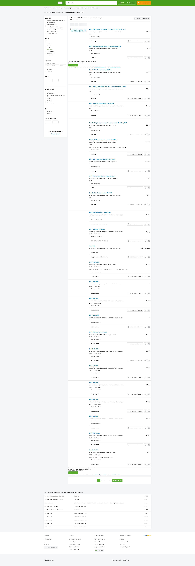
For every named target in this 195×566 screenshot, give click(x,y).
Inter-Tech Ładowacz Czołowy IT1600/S (100, 193)
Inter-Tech (92, 246)
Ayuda (45, 541)
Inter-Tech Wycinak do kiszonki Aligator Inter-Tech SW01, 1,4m (107, 29)
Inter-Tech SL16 (93, 298)
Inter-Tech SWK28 (94, 433)
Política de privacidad (74, 541)
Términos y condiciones (75, 539)
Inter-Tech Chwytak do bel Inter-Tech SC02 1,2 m (103, 139)
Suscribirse (73, 65)
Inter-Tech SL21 (93, 365)
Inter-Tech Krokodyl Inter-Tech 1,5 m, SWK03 (102, 176)
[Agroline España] (50, 2)
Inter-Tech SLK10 (94, 281)
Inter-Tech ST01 (93, 450)
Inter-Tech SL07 (93, 416)
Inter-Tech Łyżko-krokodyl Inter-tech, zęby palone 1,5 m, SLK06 (107, 86)
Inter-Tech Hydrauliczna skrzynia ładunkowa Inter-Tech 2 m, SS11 (108, 123)
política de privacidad (100, 67)
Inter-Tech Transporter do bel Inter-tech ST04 (102, 159)
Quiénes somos (47, 539)
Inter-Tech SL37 (93, 399)
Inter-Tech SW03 (94, 315)
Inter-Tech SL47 (93, 349)
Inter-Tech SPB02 (94, 262)
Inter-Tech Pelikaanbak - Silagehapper (100, 212)
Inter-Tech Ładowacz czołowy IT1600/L (100, 70)
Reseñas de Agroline (74, 546)
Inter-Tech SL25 (93, 382)
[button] (145, 41)
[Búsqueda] (67, 3)
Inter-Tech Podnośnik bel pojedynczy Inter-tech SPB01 (105, 46)
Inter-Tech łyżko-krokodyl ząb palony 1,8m (101, 103)
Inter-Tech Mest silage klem (97, 229)
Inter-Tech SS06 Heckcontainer (98, 332)
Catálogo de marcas (74, 549)
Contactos (46, 544)
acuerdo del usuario (115, 67)
